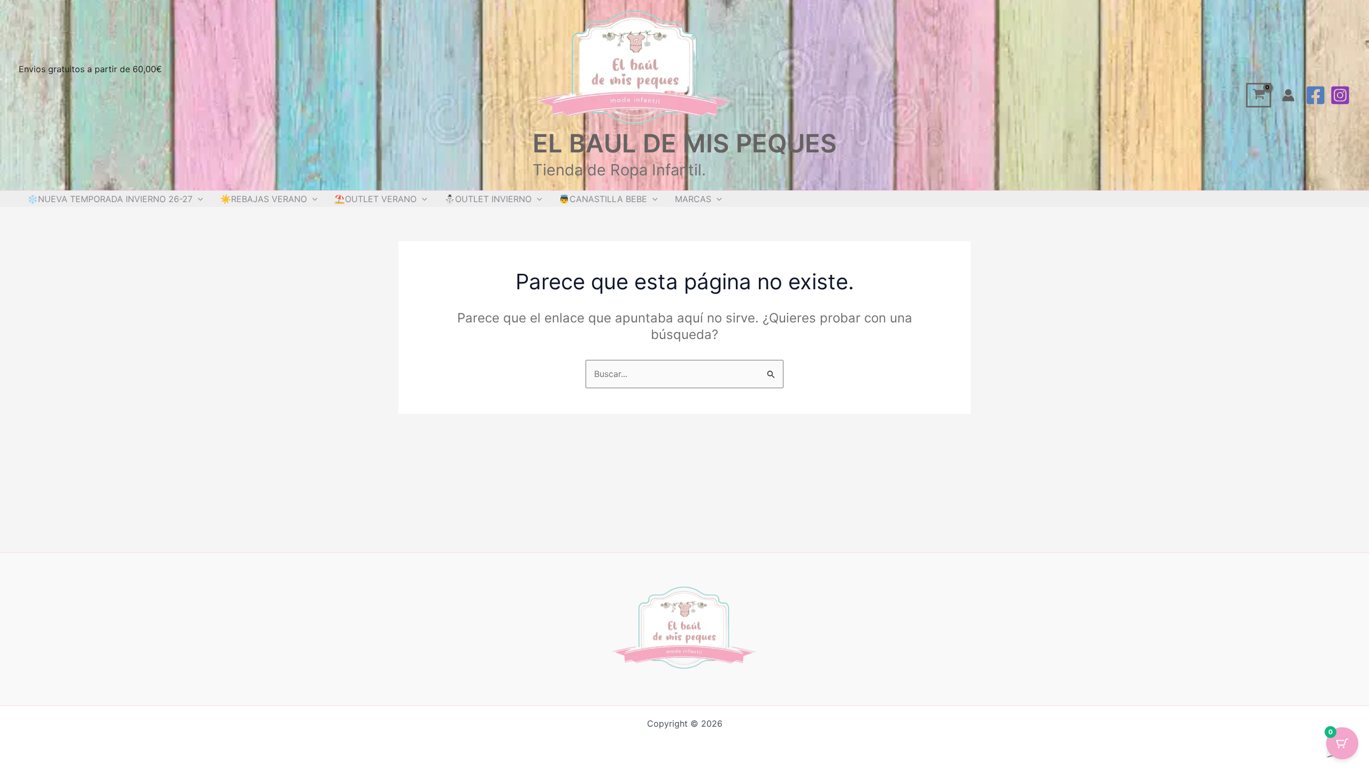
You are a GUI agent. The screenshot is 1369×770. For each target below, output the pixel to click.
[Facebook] (1315, 95)
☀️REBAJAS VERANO (263, 199)
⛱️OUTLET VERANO (375, 199)
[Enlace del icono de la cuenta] (1288, 95)
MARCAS (693, 199)
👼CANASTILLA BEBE (603, 199)
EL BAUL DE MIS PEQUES (685, 143)
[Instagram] (1340, 95)
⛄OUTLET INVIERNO (488, 199)
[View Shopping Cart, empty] (1258, 95)
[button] (198, 199)
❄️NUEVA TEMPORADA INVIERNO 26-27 (110, 199)
